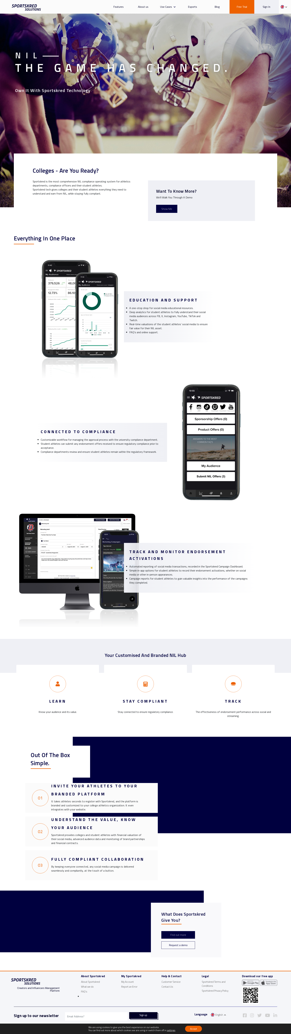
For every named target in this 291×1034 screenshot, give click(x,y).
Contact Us (167, 987)
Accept (193, 1028)
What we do (87, 987)
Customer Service (171, 982)
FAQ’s (84, 991)
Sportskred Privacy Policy (215, 991)
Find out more (178, 935)
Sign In (266, 7)
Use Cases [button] (166, 7)
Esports (192, 7)
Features (118, 7)
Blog (217, 7)
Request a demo (178, 945)
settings (171, 1030)
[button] (173, 7)
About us (143, 7)
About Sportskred (90, 982)
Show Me (166, 209)
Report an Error (129, 987)
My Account (127, 982)
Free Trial (242, 7)
